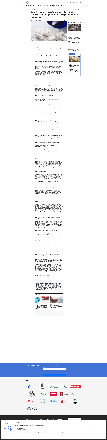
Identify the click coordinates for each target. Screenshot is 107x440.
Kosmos (27, 5)
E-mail (44, 367)
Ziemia (50, 5)
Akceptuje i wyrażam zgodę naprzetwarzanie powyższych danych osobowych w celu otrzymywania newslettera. (54, 371)
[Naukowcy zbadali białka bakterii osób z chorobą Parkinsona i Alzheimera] (74, 42)
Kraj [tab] (77, 22)
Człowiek (39, 5)
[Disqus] (49, 328)
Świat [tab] (80, 22)
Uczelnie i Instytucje (39, 419)
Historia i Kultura (33, 5)
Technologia (62, 5)
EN (80, 2)
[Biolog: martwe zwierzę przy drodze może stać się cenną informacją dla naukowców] (74, 65)
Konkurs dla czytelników (50, 419)
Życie (47, 5)
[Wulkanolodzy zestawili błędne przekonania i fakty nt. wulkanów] (74, 50)
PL (78, 2)
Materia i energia (55, 5)
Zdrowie (43, 5)
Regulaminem (56, 313)
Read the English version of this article (36, 20)
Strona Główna (75, 9)
